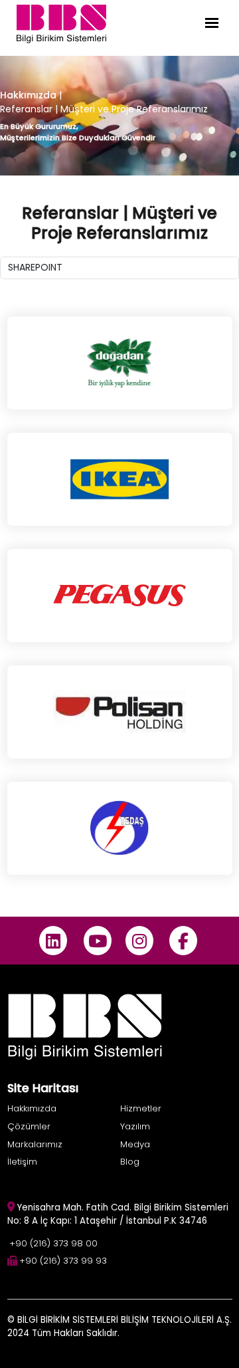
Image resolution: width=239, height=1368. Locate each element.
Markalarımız (34, 1144)
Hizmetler (140, 1108)
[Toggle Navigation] (211, 23)
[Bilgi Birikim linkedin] (53, 941)
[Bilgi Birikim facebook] (183, 941)
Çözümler (28, 1126)
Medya (135, 1144)
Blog (129, 1161)
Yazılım (135, 1126)
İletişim (22, 1161)
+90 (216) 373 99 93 (63, 1260)
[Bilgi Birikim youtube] (97, 941)
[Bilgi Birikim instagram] (139, 941)
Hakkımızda (28, 95)
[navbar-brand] (61, 23)
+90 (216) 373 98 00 (53, 1243)
